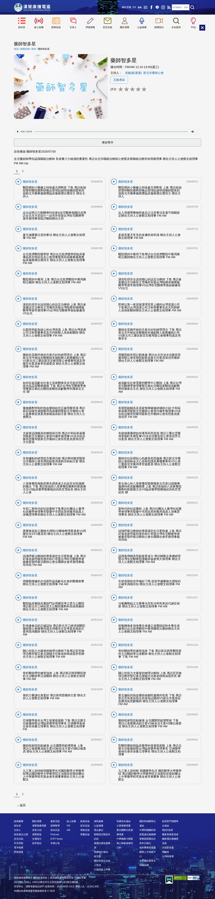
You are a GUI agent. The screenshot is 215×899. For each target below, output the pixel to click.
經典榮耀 (18, 821)
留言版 (97, 856)
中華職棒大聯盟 (125, 839)
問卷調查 (90, 27)
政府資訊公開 (21, 834)
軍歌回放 (85, 830)
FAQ (193, 27)
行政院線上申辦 (102, 869)
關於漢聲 (124, 27)
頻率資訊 (37, 843)
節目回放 (85, 825)
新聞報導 (55, 825)
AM (68, 830)
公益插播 (142, 27)
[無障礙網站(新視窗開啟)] (180, 878)
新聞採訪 (159, 27)
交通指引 (37, 839)
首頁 (16, 49)
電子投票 (18, 847)
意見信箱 (107, 27)
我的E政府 (167, 830)
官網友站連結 (124, 821)
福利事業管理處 (147, 847)
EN (134, 7)
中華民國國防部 (147, 830)
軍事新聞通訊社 (147, 839)
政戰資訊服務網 (147, 834)
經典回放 (145, 7)
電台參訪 (98, 830)
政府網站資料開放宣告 (62, 877)
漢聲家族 (37, 834)
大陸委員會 (168, 847)
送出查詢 (192, 7)
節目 (33, 49)
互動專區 (119, 79)
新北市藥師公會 (153, 72)
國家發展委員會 (170, 834)
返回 (23, 805)
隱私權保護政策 (22, 877)
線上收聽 (140, 7)
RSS (169, 7)
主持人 (73, 27)
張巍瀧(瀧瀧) (133, 72)
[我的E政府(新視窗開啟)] (169, 880)
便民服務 (98, 821)
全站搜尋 (176, 27)
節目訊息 (55, 830)
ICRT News (56, 839)
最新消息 (55, 821)
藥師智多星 (44, 49)
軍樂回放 (85, 834)
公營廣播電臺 (124, 825)
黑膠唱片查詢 (101, 852)
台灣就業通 (168, 856)
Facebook (151, 7)
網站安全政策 (40, 877)
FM (68, 825)
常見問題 (18, 843)
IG (163, 7)
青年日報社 (145, 843)
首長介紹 (37, 830)
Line (157, 7)
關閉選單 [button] (202, 28)
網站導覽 (126, 7)
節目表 (21, 27)
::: (107, 815)
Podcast (54, 834)
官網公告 (55, 843)
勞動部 (165, 852)
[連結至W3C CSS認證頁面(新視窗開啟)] (193, 878)
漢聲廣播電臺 (32, 7)
